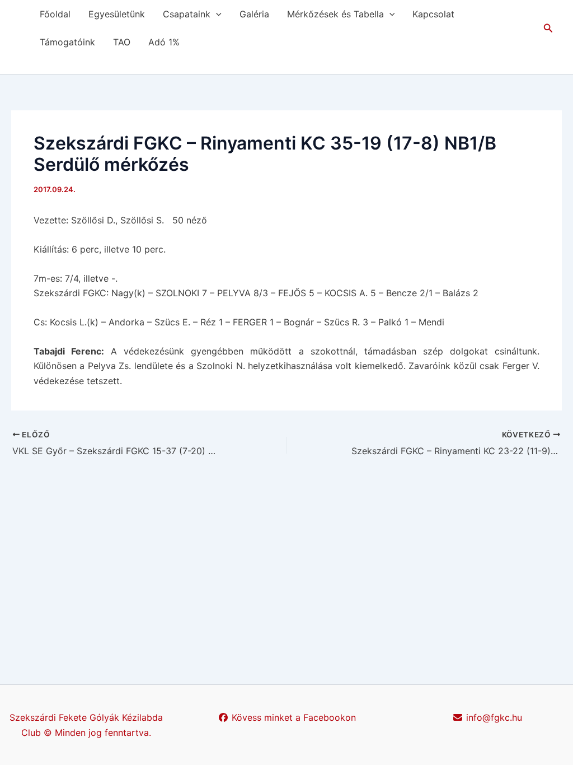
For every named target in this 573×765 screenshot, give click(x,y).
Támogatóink (67, 42)
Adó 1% (164, 42)
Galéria (254, 14)
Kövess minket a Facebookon (292, 717)
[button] (216, 14)
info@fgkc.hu (492, 717)
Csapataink (186, 14)
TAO (121, 42)
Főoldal (55, 14)
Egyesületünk (116, 14)
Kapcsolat (433, 14)
